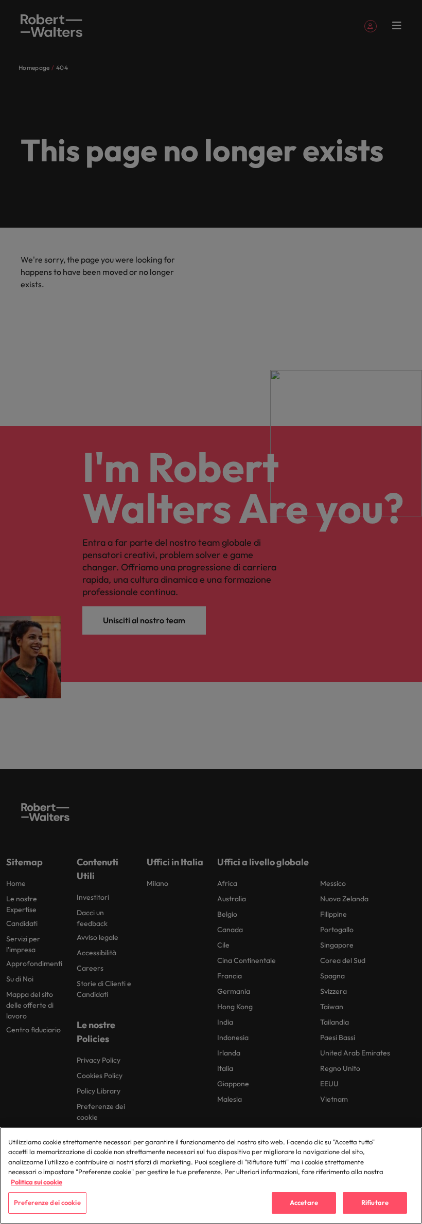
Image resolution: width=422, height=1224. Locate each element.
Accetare (304, 1202)
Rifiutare (375, 1202)
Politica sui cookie (36, 1182)
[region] (211, 1175)
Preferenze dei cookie (47, 1202)
